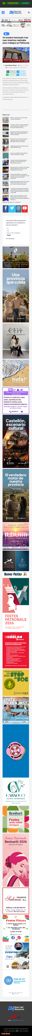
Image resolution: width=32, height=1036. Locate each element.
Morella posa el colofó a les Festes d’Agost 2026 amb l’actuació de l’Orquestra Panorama (19, 169)
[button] (3, 12)
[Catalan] (4, 1033)
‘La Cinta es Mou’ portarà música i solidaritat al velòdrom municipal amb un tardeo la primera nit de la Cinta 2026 (19, 190)
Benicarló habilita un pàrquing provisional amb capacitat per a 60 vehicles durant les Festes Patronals (19, 176)
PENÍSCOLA (16, 67)
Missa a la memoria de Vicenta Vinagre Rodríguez (18, 118)
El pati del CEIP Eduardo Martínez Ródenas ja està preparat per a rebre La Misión (19, 133)
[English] (2, 1033)
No (8, 230)
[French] (7, 1033)
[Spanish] (9, 1033)
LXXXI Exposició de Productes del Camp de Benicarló (19, 146)
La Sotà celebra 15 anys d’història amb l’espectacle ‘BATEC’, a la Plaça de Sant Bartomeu (19, 126)
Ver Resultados (10, 238)
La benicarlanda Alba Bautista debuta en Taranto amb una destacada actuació (18, 162)
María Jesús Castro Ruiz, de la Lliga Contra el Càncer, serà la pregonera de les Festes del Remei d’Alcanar (19, 197)
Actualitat (9, 67)
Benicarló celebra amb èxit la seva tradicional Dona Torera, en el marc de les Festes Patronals (19, 183)
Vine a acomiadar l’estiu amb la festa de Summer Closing (18, 153)
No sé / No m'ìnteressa (13, 233)
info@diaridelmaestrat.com (17, 1020)
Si (7, 228)
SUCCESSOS (23, 67)
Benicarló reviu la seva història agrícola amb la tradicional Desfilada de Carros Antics (18, 140)
